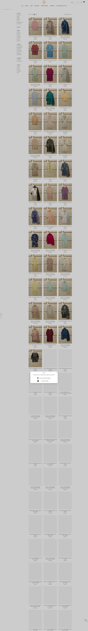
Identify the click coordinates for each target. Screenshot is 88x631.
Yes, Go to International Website (44, 378)
